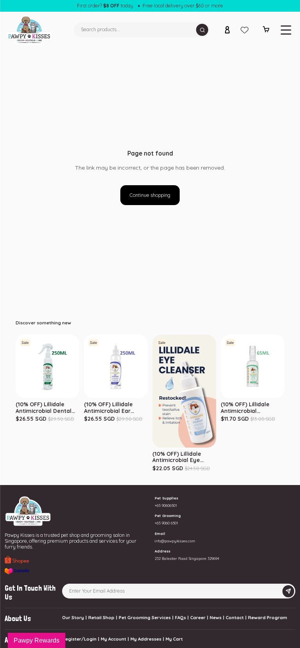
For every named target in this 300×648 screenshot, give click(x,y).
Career (197, 617)
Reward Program (267, 617)
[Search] (202, 30)
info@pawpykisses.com (175, 541)
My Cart (174, 639)
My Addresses (145, 639)
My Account (113, 639)
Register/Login (79, 639)
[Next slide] (283, 366)
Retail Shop (101, 617)
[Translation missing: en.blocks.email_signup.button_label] (288, 591)
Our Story (73, 617)
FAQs (180, 617)
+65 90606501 (166, 505)
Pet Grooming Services (145, 617)
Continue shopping (150, 195)
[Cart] (266, 30)
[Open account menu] (227, 30)
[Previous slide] (222, 366)
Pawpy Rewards (36, 640)
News (215, 617)
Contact (235, 617)
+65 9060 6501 (166, 523)
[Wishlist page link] (244, 30)
